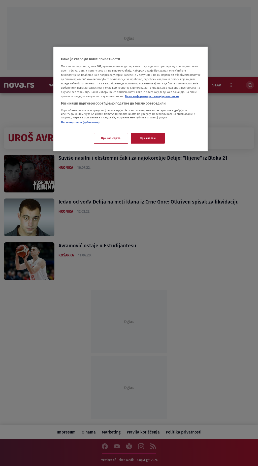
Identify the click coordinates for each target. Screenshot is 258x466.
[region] (130, 99)
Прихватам (147, 138)
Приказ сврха (111, 138)
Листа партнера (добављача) (80, 122)
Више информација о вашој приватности (152, 96)
